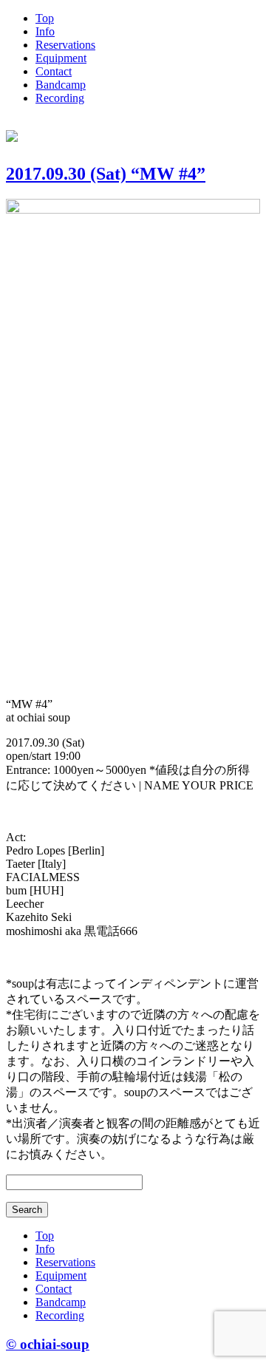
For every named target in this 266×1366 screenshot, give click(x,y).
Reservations (65, 44)
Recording (59, 98)
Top (44, 18)
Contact (53, 71)
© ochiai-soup (47, 1344)
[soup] (12, 133)
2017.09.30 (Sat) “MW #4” (105, 173)
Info (45, 31)
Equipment (60, 58)
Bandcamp (60, 84)
